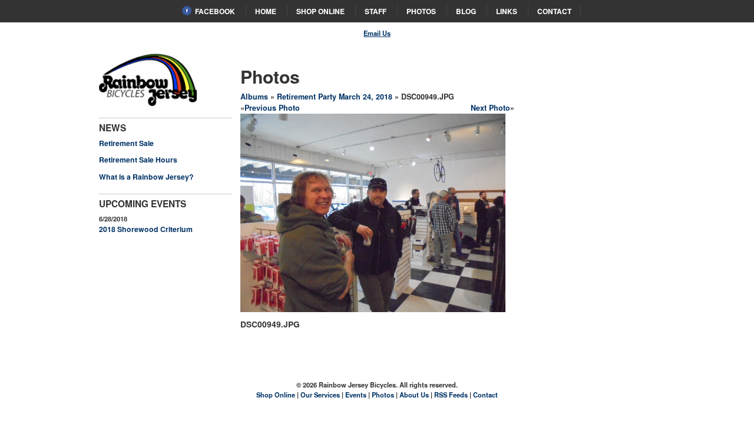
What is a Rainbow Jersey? (146, 176)
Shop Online (320, 11)
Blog (466, 11)
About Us (414, 394)
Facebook (215, 11)
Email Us (377, 33)
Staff (375, 11)
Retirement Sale (126, 143)
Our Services (320, 394)
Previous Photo (272, 107)
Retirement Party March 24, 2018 (334, 96)
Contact (554, 11)
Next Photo (490, 107)
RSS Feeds (451, 394)
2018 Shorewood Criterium (146, 229)
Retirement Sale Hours (138, 159)
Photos (421, 11)
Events (355, 394)
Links (506, 11)
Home (265, 11)
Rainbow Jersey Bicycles (148, 79)
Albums (254, 96)
